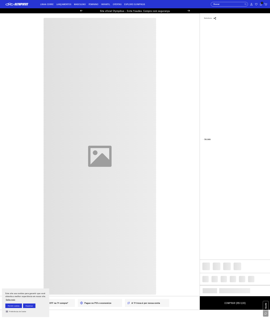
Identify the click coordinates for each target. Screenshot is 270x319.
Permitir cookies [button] (14, 306)
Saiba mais (10, 299)
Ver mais (207, 143)
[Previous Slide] (81, 11)
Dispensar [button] (29, 306)
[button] (16, 311)
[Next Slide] (188, 11)
